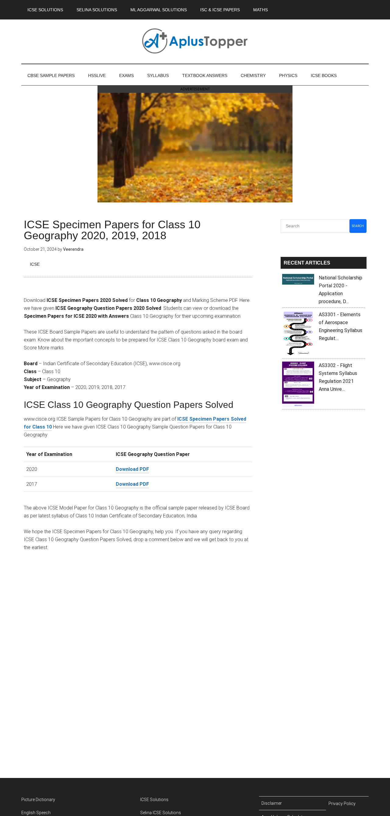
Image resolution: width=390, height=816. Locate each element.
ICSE (35, 264)
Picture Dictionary (38, 799)
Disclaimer (271, 803)
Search (358, 226)
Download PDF (132, 469)
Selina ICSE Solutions (160, 812)
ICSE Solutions (154, 799)
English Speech (36, 812)
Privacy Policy (342, 803)
